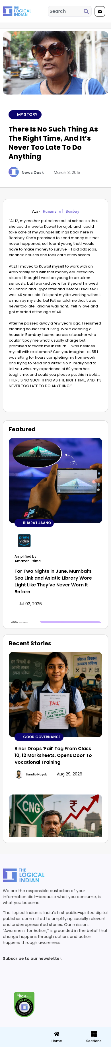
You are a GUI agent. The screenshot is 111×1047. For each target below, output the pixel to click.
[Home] (56, 1034)
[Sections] (18, 1032)
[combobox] (66, 11)
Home (57, 1040)
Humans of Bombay (61, 211)
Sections (18, 1043)
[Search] (87, 11)
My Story (27, 114)
